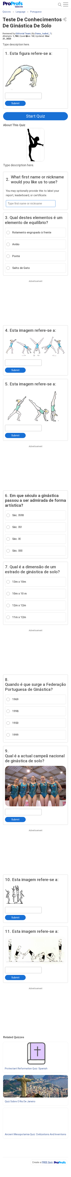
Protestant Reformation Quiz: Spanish (26, 1068)
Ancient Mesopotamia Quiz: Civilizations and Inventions (35, 1134)
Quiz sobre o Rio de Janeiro (20, 1101)
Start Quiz (35, 116)
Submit (15, 103)
